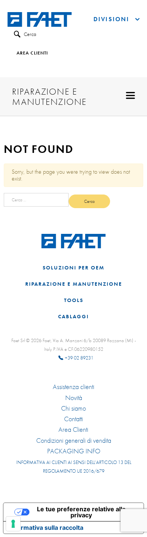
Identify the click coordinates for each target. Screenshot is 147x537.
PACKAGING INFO (73, 451)
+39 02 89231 (79, 358)
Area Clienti (73, 429)
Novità (73, 398)
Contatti (73, 419)
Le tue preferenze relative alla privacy (81, 512)
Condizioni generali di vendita (73, 440)
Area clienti (32, 53)
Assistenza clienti (73, 387)
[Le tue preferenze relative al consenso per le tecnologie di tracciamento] (13, 524)
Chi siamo (73, 408)
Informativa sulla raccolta (46, 527)
